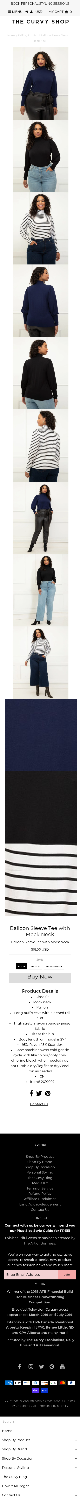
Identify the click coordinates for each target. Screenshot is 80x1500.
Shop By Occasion (40, 1167)
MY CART (60, 12)
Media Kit (40, 1183)
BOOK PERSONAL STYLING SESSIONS (40, 3)
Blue (21, 966)
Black (35, 966)
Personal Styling (39, 1172)
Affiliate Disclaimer (40, 1199)
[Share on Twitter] (39, 1095)
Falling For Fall (28, 35)
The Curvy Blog (39, 1178)
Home (11, 35)
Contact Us (40, 1210)
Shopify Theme (64, 1400)
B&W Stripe (54, 966)
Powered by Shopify (53, 1406)
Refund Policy (39, 1194)
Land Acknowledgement (40, 1204)
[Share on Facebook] (31, 1095)
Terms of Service (40, 1188)
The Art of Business (39, 1243)
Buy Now (40, 976)
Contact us (39, 1104)
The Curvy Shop (41, 1400)
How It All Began (16, 1486)
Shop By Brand (39, 1162)
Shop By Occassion (18, 1458)
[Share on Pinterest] (47, 1095)
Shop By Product (40, 1156)
